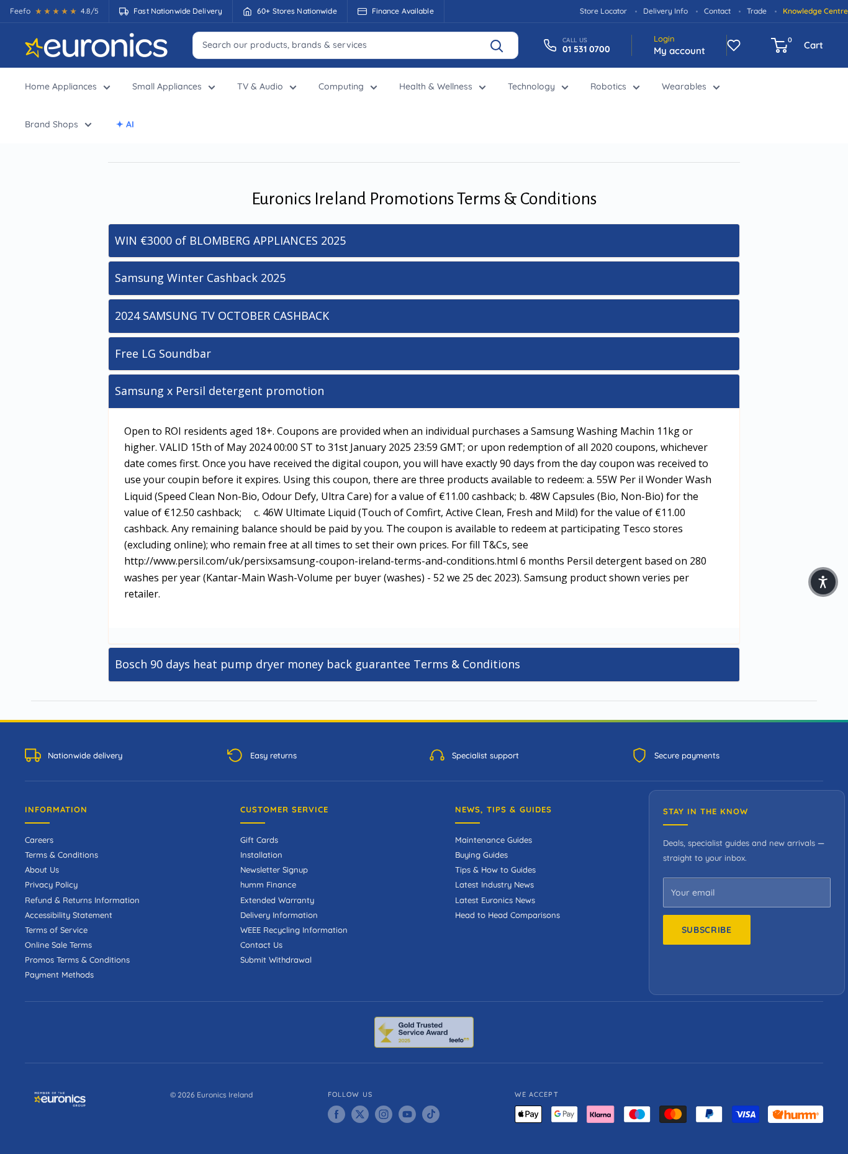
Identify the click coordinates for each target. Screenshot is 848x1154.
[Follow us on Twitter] (360, 1114)
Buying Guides (481, 855)
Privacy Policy (51, 884)
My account (679, 51)
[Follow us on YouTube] (407, 1114)
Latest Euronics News (495, 900)
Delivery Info (665, 11)
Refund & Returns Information (82, 900)
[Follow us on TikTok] (431, 1114)
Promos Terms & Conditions (77, 960)
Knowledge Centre (815, 11)
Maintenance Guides (493, 840)
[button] (823, 582)
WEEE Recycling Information (294, 930)
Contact (717, 11)
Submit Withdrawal (276, 960)
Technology (531, 86)
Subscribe (707, 929)
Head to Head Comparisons (507, 915)
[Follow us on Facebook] (336, 1114)
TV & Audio (260, 86)
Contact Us (261, 945)
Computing (341, 86)
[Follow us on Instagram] (383, 1114)
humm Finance (268, 884)
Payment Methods (59, 974)
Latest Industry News (494, 884)
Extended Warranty (277, 900)
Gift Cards (259, 840)
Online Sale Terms (58, 945)
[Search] (502, 45)
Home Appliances (61, 86)
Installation (261, 855)
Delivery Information (279, 915)
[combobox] (355, 44)
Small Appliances (167, 86)
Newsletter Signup (274, 870)
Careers (39, 840)
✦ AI (125, 124)
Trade (757, 11)
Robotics (608, 86)
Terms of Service (56, 930)
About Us (42, 870)
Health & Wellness (435, 86)
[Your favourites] (734, 45)
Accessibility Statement (68, 915)
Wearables (684, 86)
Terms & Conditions (61, 855)
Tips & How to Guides (495, 870)
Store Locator (603, 11)
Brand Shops (51, 124)
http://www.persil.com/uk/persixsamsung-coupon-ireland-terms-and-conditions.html (321, 561)
